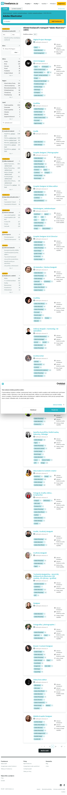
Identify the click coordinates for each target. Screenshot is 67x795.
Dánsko (6, 114)
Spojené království (9, 116)
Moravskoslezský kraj (10, 88)
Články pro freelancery (6, 769)
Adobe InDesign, (8, 172)
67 (61, 746)
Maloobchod (7, 285)
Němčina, (7, 142)
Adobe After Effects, (10, 181)
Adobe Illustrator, (9, 164)
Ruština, (6, 140)
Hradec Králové (8, 73)
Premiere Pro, (8, 185)
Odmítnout (33, 410)
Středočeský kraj (8, 90)
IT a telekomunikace (10, 280)
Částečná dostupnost (10, 239)
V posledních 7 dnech (10, 202)
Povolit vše (55, 410)
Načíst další (45, 751)
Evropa (6, 224)
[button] (28, 3)
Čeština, (6, 138)
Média (6, 278)
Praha (6, 61)
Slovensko (7, 107)
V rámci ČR (7, 221)
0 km (16, 52)
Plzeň (6, 68)
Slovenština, (7, 145)
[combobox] (23, 21)
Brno (5, 64)
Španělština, (7, 149)
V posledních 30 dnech (10, 204)
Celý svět (6, 226)
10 (55, 746)
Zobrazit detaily (57, 404)
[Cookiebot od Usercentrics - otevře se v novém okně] (58, 384)
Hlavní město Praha (9, 83)
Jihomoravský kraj (9, 85)
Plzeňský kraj (8, 95)
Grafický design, (8, 176)
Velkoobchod (8, 290)
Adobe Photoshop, (9, 168)
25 (34, 34)
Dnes (5, 199)
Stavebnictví (7, 287)
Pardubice (7, 71)
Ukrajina (6, 112)
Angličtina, (7, 134)
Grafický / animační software (20, 13)
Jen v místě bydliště (9, 215)
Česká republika (8, 105)
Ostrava (6, 66)
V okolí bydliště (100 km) (9, 218)
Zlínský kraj (7, 92)
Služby (6, 283)
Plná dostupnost (9, 237)
